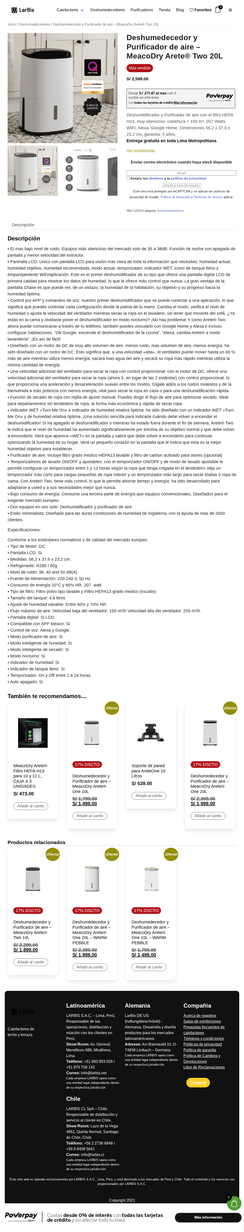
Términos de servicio (209, 197)
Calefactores (67, 10)
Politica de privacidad (176, 197)
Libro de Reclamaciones (204, 1067)
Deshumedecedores (108, 10)
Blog (180, 10)
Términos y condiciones (203, 1039)
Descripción (23, 225)
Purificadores (142, 10)
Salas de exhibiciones (202, 1021)
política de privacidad (188, 178)
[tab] (23, 225)
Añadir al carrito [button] (30, 806)
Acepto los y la (168, 178)
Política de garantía (199, 1050)
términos (156, 178)
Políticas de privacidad (202, 1044)
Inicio (12, 24)
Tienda (164, 10)
